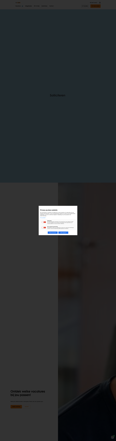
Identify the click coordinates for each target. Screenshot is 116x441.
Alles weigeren (63, 232)
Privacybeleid (42, 217)
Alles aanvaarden (52, 232)
